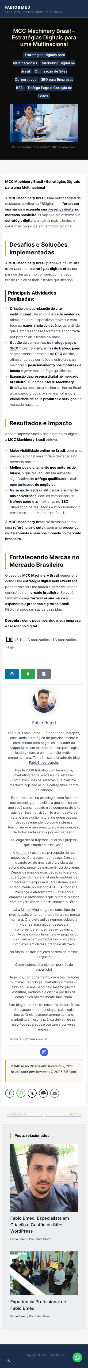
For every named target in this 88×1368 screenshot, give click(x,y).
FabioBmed (18, 7)
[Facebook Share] (9, 1093)
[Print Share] (43, 1093)
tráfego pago (62, 343)
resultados (42, 507)
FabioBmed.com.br (43, 762)
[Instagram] (44, 1052)
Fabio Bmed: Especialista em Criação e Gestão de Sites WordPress (39, 1224)
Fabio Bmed (68, 147)
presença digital (61, 209)
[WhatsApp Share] (20, 1093)
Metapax (72, 733)
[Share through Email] (54, 1093)
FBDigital (47, 204)
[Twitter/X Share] (32, 1093)
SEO (13, 348)
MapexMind (19, 748)
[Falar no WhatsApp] (77, 1357)
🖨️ (12, 674)
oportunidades (22, 485)
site (76, 263)
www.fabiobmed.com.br (28, 1039)
